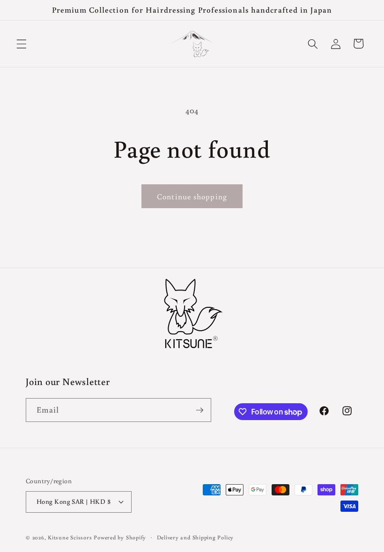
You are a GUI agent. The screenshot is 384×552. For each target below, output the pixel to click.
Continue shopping (192, 196)
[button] (21, 43)
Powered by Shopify (120, 537)
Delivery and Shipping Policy (195, 537)
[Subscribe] (199, 410)
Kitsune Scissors (70, 537)
